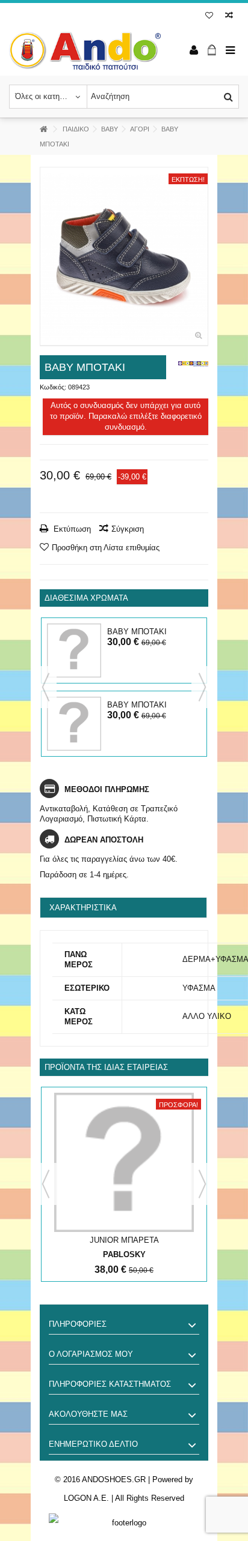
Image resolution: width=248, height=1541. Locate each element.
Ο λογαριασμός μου (91, 1354)
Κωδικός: (53, 387)
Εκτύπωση (71, 528)
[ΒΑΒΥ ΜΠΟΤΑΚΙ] (124, 256)
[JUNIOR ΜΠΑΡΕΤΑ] (124, 1162)
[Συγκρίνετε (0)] (229, 16)
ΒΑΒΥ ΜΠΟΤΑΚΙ (137, 631)
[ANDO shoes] (85, 51)
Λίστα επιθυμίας (209, 16)
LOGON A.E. (86, 1498)
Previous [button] (46, 687)
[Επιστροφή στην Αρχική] (43, 129)
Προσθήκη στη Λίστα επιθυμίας (106, 547)
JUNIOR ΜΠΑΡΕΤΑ (124, 1240)
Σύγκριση (127, 528)
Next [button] (202, 687)
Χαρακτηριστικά (83, 907)
